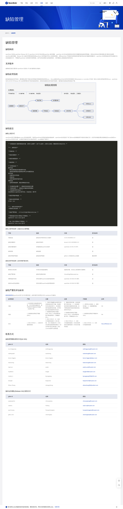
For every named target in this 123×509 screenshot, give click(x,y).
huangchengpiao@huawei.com (91, 410)
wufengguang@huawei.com (90, 349)
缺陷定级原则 (9, 295)
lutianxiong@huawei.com (89, 362)
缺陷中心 (7, 33)
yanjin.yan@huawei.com (89, 367)
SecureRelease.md (106, 323)
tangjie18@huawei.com (89, 371)
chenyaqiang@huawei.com (90, 401)
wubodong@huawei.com (89, 353)
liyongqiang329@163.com (90, 376)
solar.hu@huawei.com (89, 405)
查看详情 (57, 507)
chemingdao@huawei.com (90, 414)
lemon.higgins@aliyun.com (90, 358)
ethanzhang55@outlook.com (90, 385)
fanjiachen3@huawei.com (89, 380)
